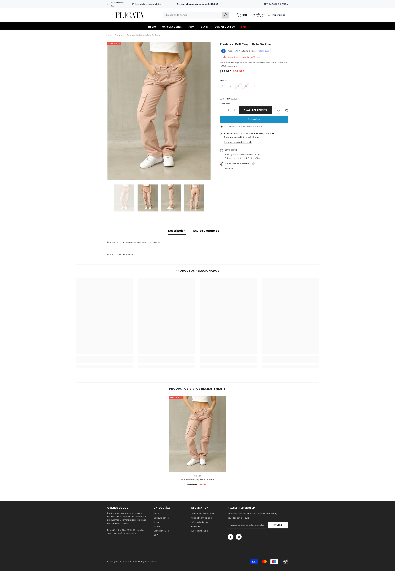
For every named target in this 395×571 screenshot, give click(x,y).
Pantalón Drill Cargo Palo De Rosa (197, 479)
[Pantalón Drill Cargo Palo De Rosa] (197, 434)
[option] (159, 111)
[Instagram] (239, 537)
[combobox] (192, 15)
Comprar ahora (253, 119)
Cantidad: (225, 103)
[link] (104, 361)
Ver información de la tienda (238, 142)
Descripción (177, 231)
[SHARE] (285, 110)
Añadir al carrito (256, 110)
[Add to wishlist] (278, 110)
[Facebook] (230, 537)
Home (108, 35)
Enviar (277, 525)
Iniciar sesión (278, 15)
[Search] (196, 15)
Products (119, 35)
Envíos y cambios (206, 231)
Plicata (197, 476)
